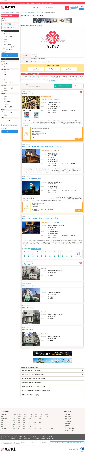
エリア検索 (3, 3)
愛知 (14, 420)
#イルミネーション (36, 61)
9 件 (58, 222)
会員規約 (19, 438)
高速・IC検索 (30, 3)
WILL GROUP (51, 157)
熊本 (29, 428)
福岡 (14, 428)
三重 (29, 420)
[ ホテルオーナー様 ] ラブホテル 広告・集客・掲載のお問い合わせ (67, 442)
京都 (24, 422)
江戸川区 (37, 58)
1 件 (45, 268)
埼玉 (25, 416)
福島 (46, 414)
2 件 (45, 333)
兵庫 (19, 422)
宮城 (31, 414)
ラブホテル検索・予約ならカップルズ (10, 12)
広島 (19, 424)
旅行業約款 (36, 438)
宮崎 (40, 428)
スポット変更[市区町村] (9, 27)
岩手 (25, 414)
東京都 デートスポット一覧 (37, 12)
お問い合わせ (18, 436)
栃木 (41, 416)
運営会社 (3, 438)
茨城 (36, 416)
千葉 (31, 416)
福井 (29, 418)
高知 (29, 426)
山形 (41, 414)
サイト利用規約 (11, 438)
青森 (20, 414)
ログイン (82, 8)
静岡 (19, 420)
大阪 (14, 422)
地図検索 (51, 3)
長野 (40, 418)
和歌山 (40, 422)
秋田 (36, 414)
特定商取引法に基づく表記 (48, 438)
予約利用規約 (27, 438)
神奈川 (19, 416)
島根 (29, 424)
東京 (14, 416)
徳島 (14, 426)
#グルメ (44, 61)
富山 (19, 418)
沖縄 (52, 428)
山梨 (35, 418)
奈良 (35, 422)
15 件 (58, 99)
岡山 (14, 424)
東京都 (33, 58)
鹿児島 (46, 428)
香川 (19, 426)
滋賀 (29, 422)
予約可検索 (44, 3)
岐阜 (24, 420)
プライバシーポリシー (48, 436)
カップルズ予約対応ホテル (64, 86)
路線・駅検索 (11, 3)
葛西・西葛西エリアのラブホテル (36, 81)
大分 (19, 428)
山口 (35, 424)
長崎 (24, 428)
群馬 (46, 416)
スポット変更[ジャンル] (9, 24)
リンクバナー (36, 436)
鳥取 (24, 424)
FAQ (12, 436)
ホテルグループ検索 (59, 3)
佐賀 (35, 428)
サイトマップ (27, 436)
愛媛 (24, 426)
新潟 (14, 418)
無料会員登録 (74, 8)
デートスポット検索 (20, 3)
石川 (24, 418)
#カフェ (49, 61)
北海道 (14, 414)
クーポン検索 (37, 3)
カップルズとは (5, 436)
